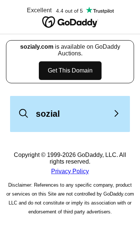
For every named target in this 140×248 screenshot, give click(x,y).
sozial (48, 114)
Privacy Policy (70, 171)
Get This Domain (70, 70)
